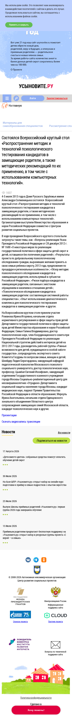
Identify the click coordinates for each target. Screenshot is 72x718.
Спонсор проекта (20, 621)
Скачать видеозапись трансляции (21, 421)
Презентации (9, 415)
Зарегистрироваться (56, 98)
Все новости (64, 432)
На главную (15, 105)
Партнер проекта (55, 621)
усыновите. (36, 86)
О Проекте (16, 70)
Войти (33, 98)
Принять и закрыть (19, 25)
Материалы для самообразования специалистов (23, 125)
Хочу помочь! (36, 710)
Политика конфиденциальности (36, 697)
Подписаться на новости (52, 440)
